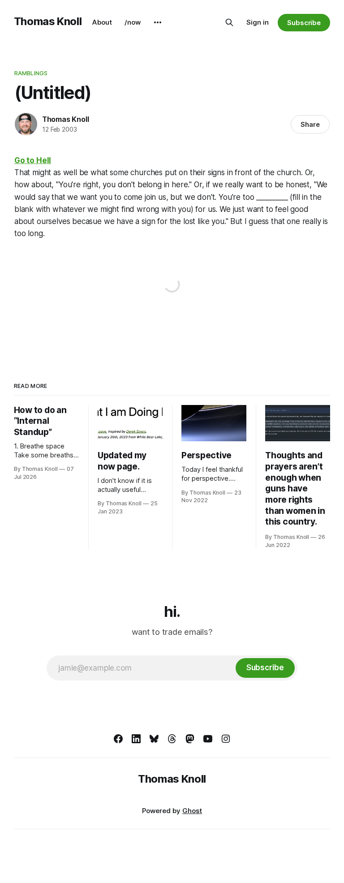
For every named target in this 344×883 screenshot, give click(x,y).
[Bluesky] (154, 738)
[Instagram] (225, 738)
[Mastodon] (189, 738)
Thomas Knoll (48, 21)
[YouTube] (207, 738)
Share (310, 124)
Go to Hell (32, 160)
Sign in (257, 22)
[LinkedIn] (136, 738)
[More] (157, 22)
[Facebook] (118, 738)
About (102, 22)
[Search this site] (229, 22)
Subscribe (304, 22)
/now (133, 22)
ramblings (30, 73)
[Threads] (172, 738)
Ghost (192, 810)
